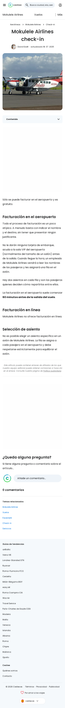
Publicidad (54, 686)
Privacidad (41, 686)
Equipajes (7, 517)
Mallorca (7, 652)
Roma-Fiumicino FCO (13, 571)
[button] (4, 5)
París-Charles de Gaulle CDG (17, 608)
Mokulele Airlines (13, 14)
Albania (6, 635)
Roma (6, 641)
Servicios (7, 528)
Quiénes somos (10, 670)
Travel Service (9, 603)
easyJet (6, 587)
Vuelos (38, 14)
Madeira (7, 614)
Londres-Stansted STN (13, 560)
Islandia (7, 630)
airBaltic (7, 549)
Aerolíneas (15, 24)
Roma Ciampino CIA (13, 592)
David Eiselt (23, 46)
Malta (5, 619)
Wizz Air (6, 598)
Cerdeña (7, 576)
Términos (29, 686)
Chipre (6, 646)
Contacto (7, 676)
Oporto (6, 657)
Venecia (6, 625)
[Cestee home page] (14, 5)
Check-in (50, 24)
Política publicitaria (52, 371)
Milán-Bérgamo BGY (12, 581)
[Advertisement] (32, 159)
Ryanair (6, 565)
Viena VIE (7, 555)
